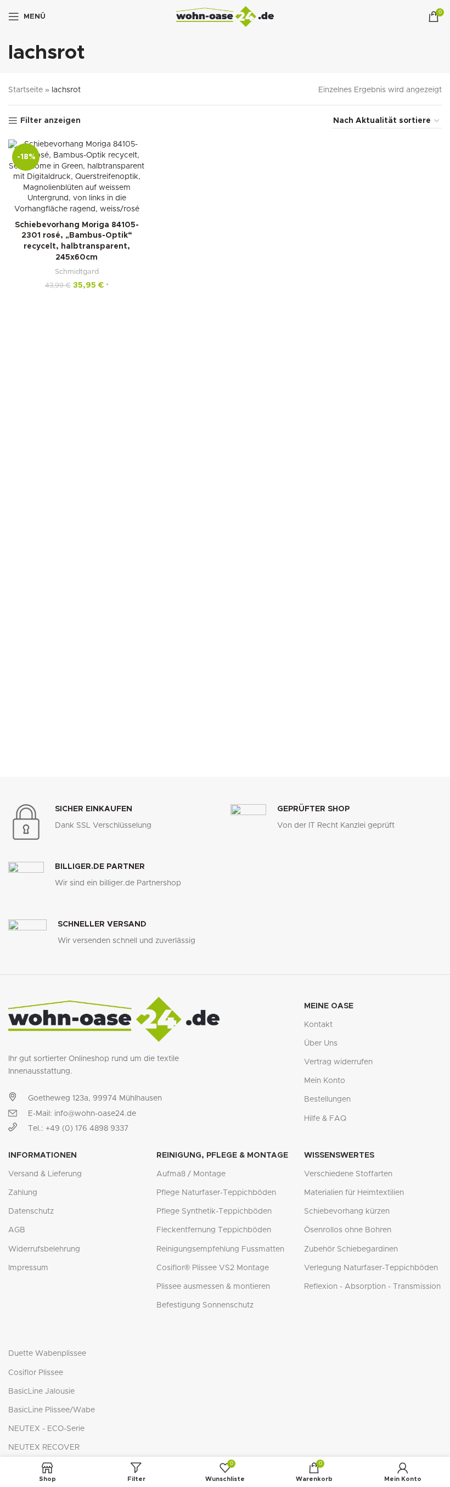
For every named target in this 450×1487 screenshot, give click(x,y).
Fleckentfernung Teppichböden (213, 1230)
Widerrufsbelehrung (44, 1249)
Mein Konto (324, 1081)
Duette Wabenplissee (47, 1353)
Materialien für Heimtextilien (354, 1193)
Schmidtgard (77, 272)
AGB (16, 1230)
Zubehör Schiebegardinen (351, 1249)
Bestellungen (327, 1099)
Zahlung (22, 1193)
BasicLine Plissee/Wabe (51, 1410)
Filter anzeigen (50, 121)
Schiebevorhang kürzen (347, 1211)
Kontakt (318, 1025)
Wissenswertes (339, 1155)
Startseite (25, 90)
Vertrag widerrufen (338, 1062)
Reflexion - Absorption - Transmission (372, 1286)
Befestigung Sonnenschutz (205, 1305)
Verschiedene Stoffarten (348, 1174)
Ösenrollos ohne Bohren (347, 1230)
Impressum (28, 1268)
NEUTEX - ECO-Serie (46, 1429)
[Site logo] (225, 16)
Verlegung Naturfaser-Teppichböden (371, 1268)
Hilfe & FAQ (325, 1119)
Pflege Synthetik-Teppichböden (214, 1211)
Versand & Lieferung (45, 1174)
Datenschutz (31, 1211)
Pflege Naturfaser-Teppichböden (216, 1193)
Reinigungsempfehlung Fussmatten (220, 1249)
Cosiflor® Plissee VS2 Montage (212, 1268)
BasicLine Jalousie (41, 1391)
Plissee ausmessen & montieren (213, 1286)
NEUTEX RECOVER (44, 1447)
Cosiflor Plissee (35, 1373)
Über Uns (321, 1043)
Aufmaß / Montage (191, 1174)
